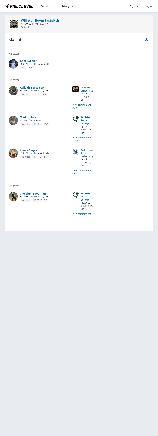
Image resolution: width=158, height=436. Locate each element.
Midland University (86, 89)
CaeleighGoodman (33, 193)
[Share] (146, 39)
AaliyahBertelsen (32, 87)
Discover (45, 6)
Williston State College (86, 120)
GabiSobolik (28, 61)
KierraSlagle (28, 150)
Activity (65, 6)
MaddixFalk (28, 117)
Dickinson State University (86, 153)
